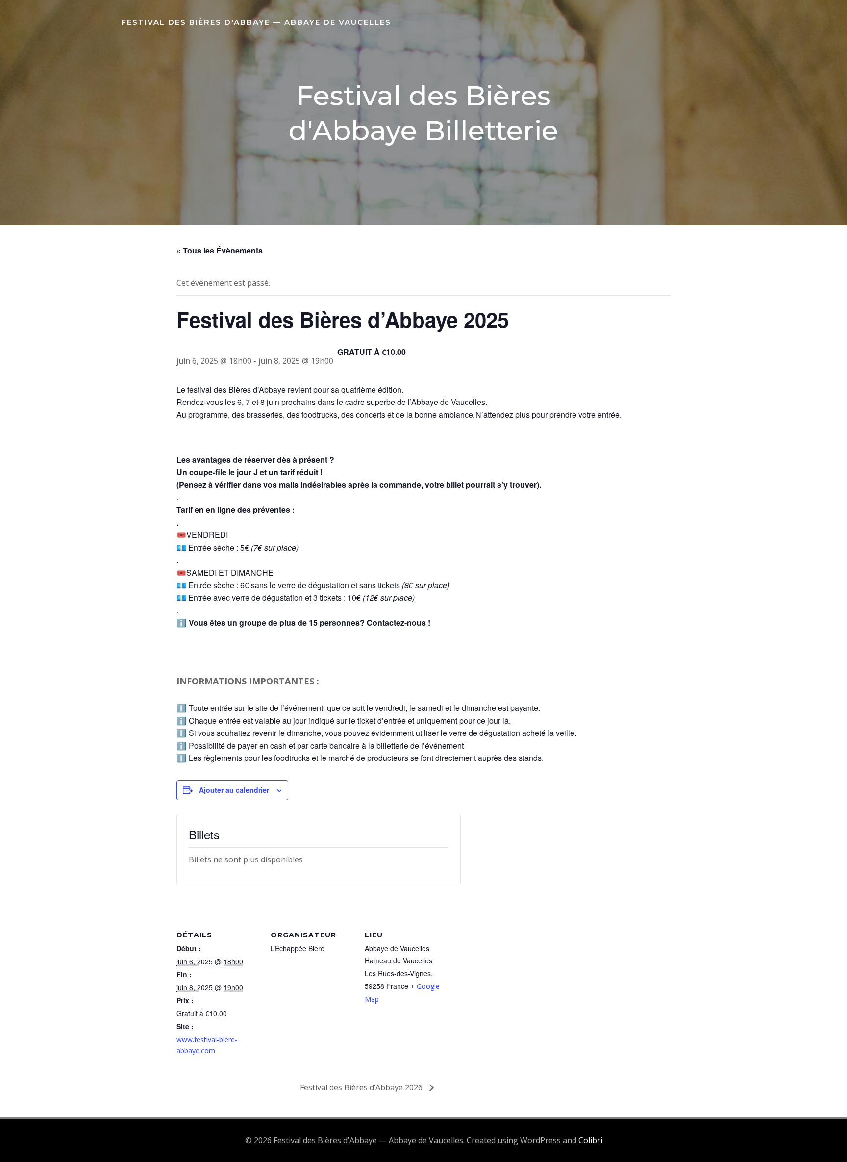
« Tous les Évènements (219, 250)
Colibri (590, 1140)
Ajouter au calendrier (234, 790)
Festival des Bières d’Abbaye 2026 (362, 1087)
